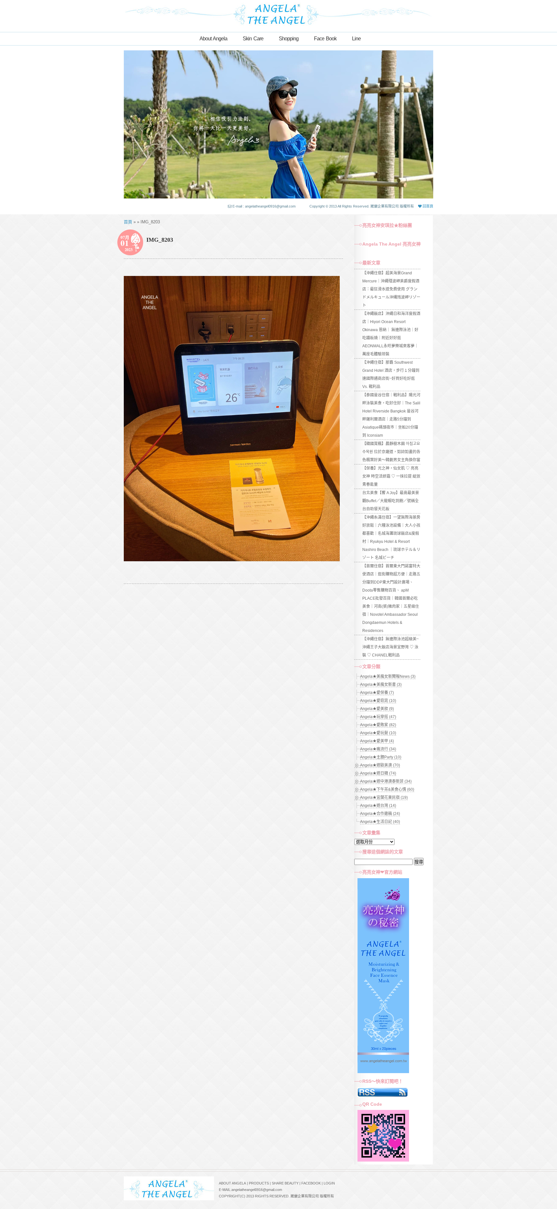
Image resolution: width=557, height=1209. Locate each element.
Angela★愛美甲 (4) (377, 741)
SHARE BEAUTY (285, 1183)
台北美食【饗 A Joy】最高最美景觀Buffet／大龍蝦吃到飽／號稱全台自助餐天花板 (390, 501)
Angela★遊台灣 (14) (378, 805)
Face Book (325, 38)
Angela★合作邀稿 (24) (380, 813)
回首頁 (427, 206)
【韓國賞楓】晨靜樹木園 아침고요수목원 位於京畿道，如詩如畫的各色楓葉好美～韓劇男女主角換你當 (391, 452)
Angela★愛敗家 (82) (378, 725)
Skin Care (253, 38)
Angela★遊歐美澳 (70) (380, 765)
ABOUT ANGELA (232, 1183)
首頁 (128, 221)
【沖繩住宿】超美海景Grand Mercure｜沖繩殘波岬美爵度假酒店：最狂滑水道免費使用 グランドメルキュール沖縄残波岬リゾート (391, 289)
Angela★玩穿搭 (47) (378, 717)
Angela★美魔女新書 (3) (381, 684)
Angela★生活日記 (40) (380, 821)
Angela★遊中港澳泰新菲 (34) (386, 781)
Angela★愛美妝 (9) (377, 708)
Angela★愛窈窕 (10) (378, 700)
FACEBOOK (311, 1183)
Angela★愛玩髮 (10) (378, 733)
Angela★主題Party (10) (380, 757)
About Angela (213, 38)
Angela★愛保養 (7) (377, 692)
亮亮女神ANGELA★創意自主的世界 (278, 13)
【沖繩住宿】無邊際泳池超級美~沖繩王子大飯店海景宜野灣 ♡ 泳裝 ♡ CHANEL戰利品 (390, 647)
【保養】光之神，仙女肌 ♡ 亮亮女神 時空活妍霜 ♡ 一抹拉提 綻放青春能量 (391, 476)
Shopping (288, 38)
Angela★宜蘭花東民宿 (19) (384, 797)
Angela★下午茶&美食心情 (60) (387, 789)
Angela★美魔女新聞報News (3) (387, 676)
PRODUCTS (259, 1183)
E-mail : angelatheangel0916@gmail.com (264, 206)
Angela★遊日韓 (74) (378, 773)
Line (356, 38)
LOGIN (329, 1183)
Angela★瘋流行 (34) (378, 749)
